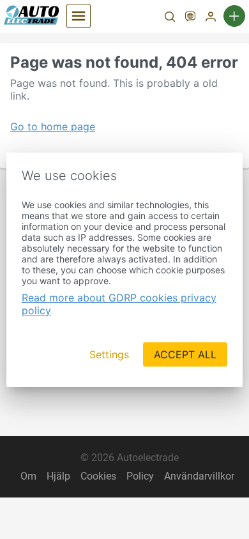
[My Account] (210, 18)
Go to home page (52, 126)
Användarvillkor (199, 476)
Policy (140, 476)
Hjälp (58, 476)
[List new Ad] (234, 16)
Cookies (98, 476)
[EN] (190, 18)
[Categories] (78, 16)
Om (28, 476)
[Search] (169, 18)
